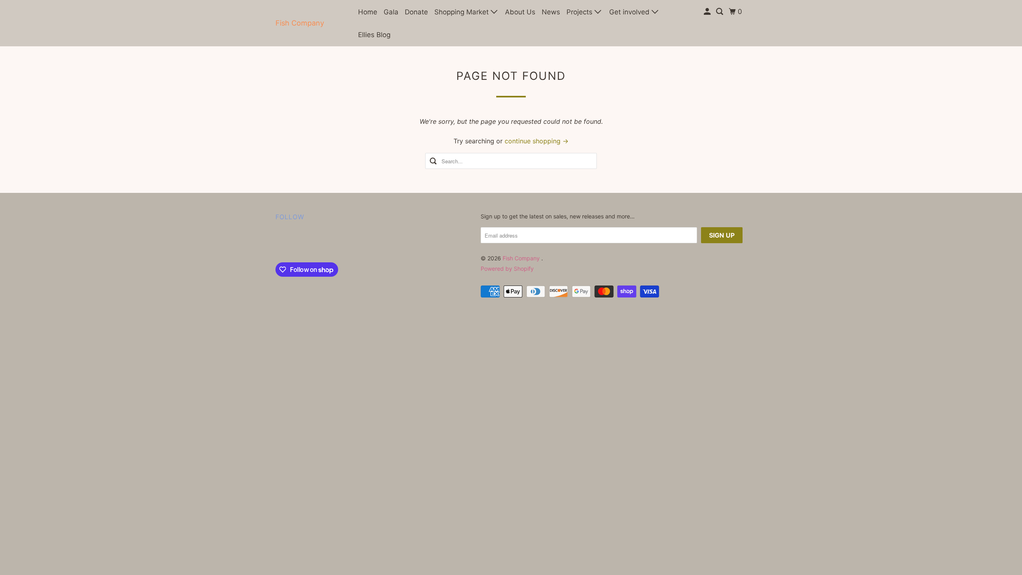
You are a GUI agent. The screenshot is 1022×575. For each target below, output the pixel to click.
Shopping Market (462, 12)
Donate (416, 12)
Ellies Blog (374, 35)
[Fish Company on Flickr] (277, 244)
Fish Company (299, 23)
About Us (520, 12)
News (551, 12)
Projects (580, 12)
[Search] (720, 12)
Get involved (630, 12)
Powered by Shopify (507, 268)
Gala (391, 12)
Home (367, 12)
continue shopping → (536, 141)
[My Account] (707, 12)
